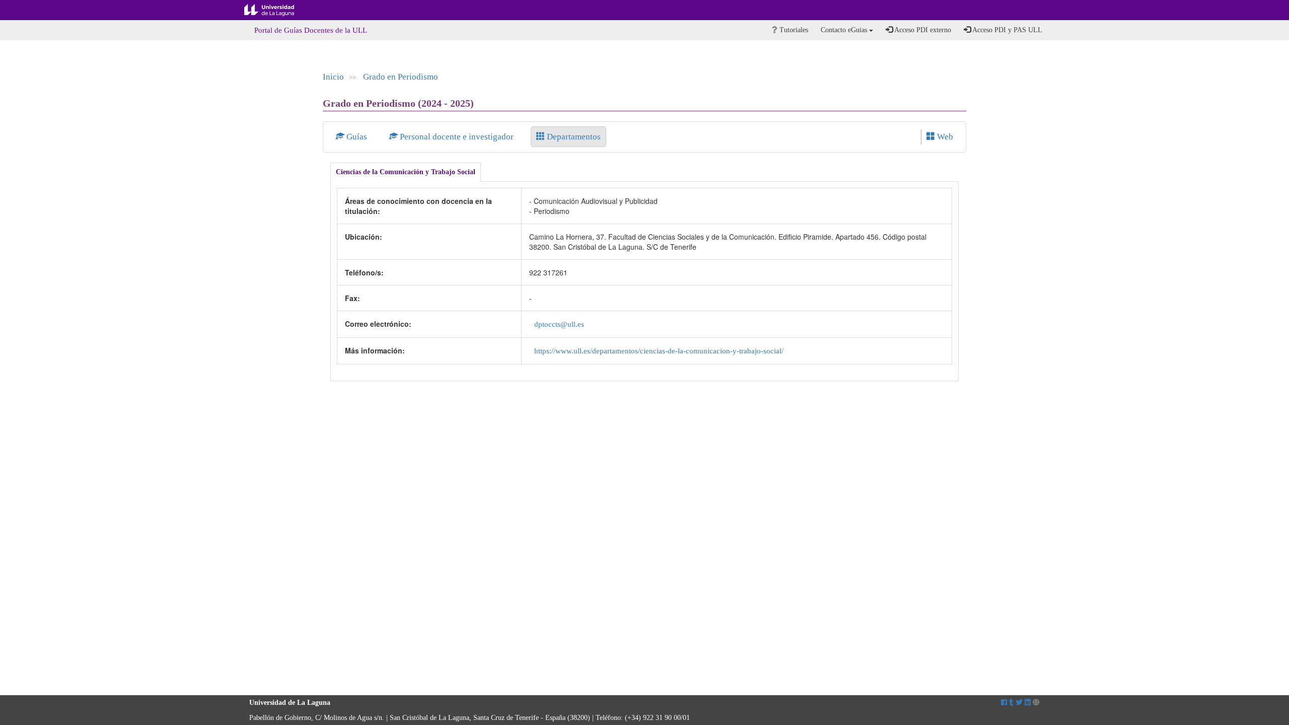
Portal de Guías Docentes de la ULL (310, 30)
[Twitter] (1019, 702)
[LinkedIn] (1028, 702)
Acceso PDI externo (922, 30)
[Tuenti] (1011, 702)
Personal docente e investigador (457, 136)
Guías (356, 136)
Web (944, 136)
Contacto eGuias (845, 30)
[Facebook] (1004, 702)
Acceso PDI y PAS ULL (1006, 30)
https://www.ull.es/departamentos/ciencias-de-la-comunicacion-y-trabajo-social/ (658, 350)
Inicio (333, 77)
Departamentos (573, 136)
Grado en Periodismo (400, 77)
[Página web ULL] (1036, 702)
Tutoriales (792, 30)
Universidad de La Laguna (277, 10)
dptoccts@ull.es (559, 324)
